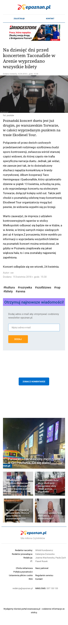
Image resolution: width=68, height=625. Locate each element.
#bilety (8, 291)
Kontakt (50, 18)
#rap (57, 287)
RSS (31, 579)
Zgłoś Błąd (19, 18)
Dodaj (18, 339)
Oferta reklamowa (24, 568)
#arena (20, 291)
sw (12, 272)
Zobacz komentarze (34, 381)
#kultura (9, 287)
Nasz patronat (41, 568)
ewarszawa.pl (33, 608)
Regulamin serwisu (44, 575)
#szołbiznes (43, 287)
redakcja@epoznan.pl (23, 588)
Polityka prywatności (23, 571)
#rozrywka (25, 287)
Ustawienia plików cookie (21, 575)
